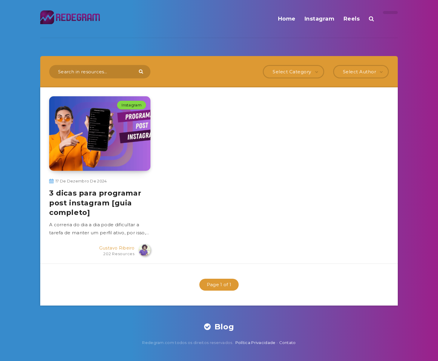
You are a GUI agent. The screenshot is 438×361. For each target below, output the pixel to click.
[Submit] (142, 71)
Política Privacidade (255, 342)
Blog (223, 326)
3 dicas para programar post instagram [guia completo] (95, 203)
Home (287, 19)
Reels (352, 19)
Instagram (320, 19)
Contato (287, 342)
